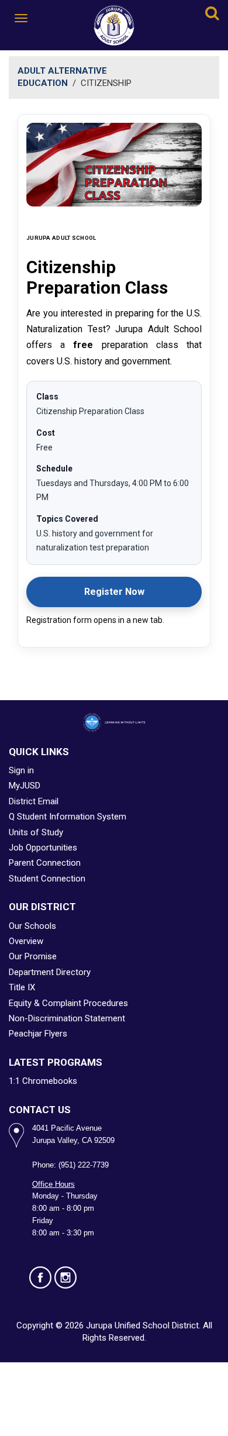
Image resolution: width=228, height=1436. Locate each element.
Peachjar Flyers (38, 1033)
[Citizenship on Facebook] (40, 1277)
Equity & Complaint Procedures (68, 1003)
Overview (26, 941)
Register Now (143, 594)
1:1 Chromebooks (43, 1081)
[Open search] (212, 15)
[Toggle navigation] (22, 18)
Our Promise (33, 956)
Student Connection (47, 878)
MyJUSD (24, 785)
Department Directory (50, 972)
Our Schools (32, 926)
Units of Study (36, 832)
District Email (33, 801)
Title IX (22, 987)
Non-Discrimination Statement (67, 1018)
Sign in (21, 770)
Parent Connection (45, 863)
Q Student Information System (67, 816)
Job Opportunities (43, 847)
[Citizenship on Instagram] (65, 1277)
